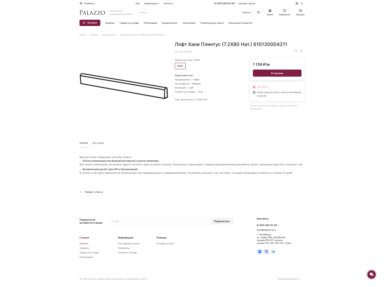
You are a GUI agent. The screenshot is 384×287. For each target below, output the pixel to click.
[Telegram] (273, 252)
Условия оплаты (165, 243)
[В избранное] (295, 50)
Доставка (98, 142)
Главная (84, 237)
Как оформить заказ (129, 243)
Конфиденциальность (289, 279)
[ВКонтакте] (260, 252)
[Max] (266, 252)
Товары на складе (89, 252)
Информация (125, 237)
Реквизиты (124, 248)
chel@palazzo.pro (266, 229)
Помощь (161, 237)
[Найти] (258, 12)
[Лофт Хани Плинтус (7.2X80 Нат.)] (124, 86)
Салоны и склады (127, 252)
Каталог (84, 243)
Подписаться (222, 221)
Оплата (84, 142)
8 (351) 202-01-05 (224, 3)
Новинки (84, 248)
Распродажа (86, 257)
